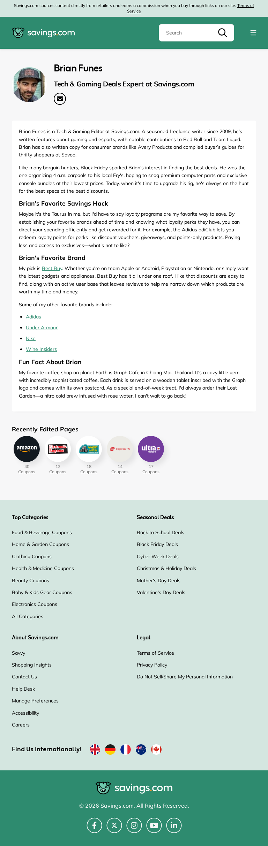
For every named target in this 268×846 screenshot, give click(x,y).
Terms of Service (155, 653)
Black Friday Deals (157, 544)
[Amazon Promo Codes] (27, 449)
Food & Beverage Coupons (42, 532)
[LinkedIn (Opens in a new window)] (174, 829)
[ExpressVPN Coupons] (120, 449)
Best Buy (52, 268)
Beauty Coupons (30, 580)
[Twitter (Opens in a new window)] (114, 829)
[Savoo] (95, 751)
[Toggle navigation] (253, 32)
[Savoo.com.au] (141, 751)
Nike (31, 338)
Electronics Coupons (34, 604)
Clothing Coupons (32, 556)
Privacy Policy (152, 665)
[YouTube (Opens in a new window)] (154, 829)
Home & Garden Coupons (40, 544)
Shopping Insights (32, 665)
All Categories (27, 616)
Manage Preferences (35, 701)
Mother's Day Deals (158, 580)
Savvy (18, 653)
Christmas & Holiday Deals (166, 568)
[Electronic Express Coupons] (58, 449)
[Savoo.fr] (125, 751)
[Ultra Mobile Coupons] (151, 449)
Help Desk (23, 689)
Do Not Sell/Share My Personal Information (185, 677)
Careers (21, 725)
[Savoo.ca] (156, 751)
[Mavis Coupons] (89, 449)
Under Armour (42, 327)
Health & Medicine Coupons (43, 568)
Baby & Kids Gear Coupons (42, 592)
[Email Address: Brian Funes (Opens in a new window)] (60, 99)
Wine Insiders (41, 349)
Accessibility (25, 713)
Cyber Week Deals (158, 556)
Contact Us (24, 677)
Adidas (33, 317)
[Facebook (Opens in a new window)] (94, 829)
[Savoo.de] (110, 751)
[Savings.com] (43, 33)
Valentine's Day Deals (161, 592)
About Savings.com (35, 638)
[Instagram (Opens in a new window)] (134, 829)
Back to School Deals (160, 532)
